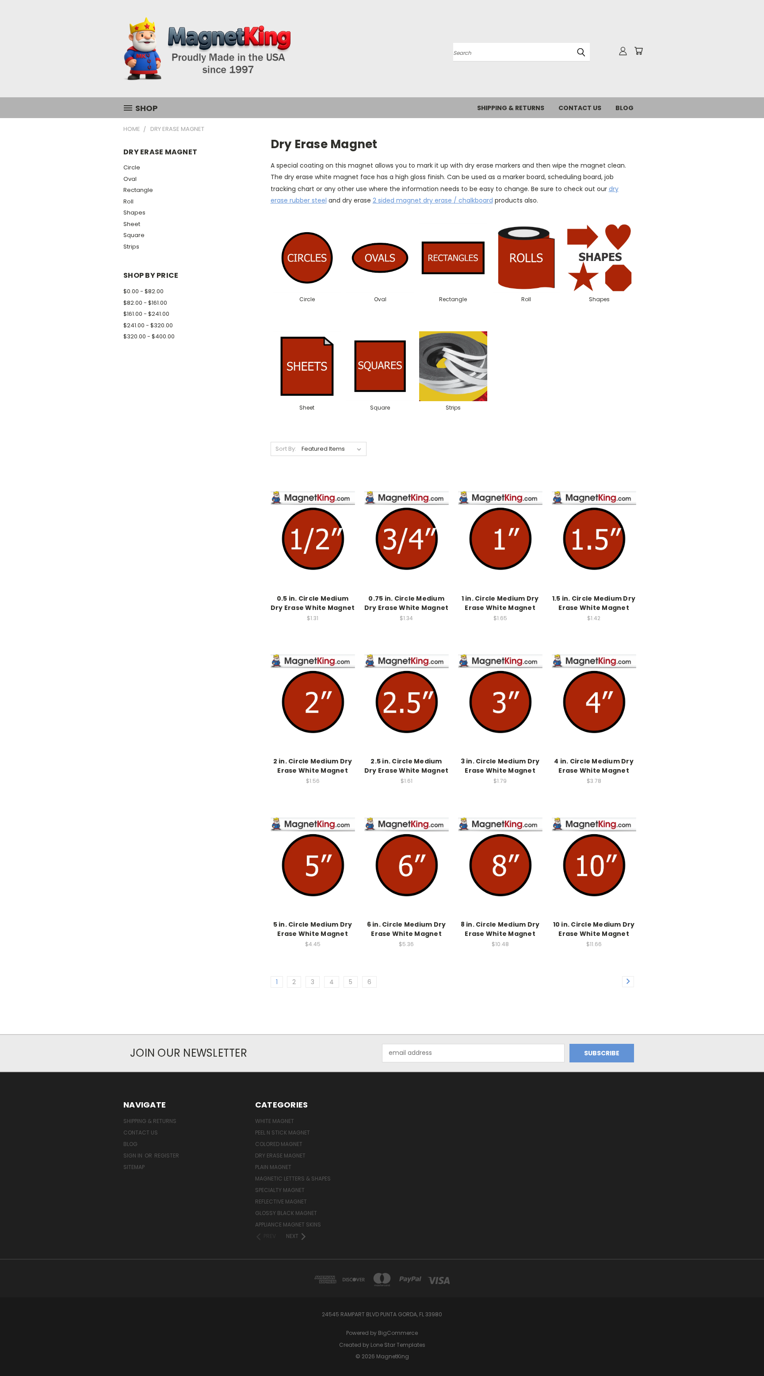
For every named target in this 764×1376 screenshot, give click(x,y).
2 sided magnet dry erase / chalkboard (433, 200)
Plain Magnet (273, 1167)
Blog (624, 107)
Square (134, 235)
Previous (741, 1348)
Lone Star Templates (398, 1345)
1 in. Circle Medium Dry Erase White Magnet (500, 603)
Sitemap (134, 1167)
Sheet (131, 224)
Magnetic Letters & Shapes (293, 1178)
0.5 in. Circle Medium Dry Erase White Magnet (313, 603)
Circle (131, 167)
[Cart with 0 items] (638, 50)
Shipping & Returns (510, 107)
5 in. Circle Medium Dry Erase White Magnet (312, 929)
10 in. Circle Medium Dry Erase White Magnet (594, 929)
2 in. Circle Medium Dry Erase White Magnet (312, 766)
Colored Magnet (278, 1144)
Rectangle (138, 190)
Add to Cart (313, 548)
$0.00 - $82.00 (143, 291)
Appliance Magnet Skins (288, 1224)
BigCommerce (398, 1333)
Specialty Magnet (280, 1190)
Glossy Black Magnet (286, 1213)
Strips (131, 246)
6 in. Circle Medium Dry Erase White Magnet (406, 929)
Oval (130, 179)
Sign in (133, 1155)
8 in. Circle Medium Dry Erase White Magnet (500, 929)
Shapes (134, 212)
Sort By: (285, 449)
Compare (310, 532)
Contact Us (579, 107)
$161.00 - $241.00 (146, 314)
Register (166, 1155)
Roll (128, 201)
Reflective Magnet (281, 1201)
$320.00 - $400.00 (149, 336)
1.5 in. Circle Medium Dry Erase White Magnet (593, 603)
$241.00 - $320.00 (148, 325)
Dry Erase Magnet (280, 1155)
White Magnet (274, 1121)
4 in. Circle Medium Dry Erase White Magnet (594, 766)
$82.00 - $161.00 (145, 303)
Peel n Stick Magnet (282, 1132)
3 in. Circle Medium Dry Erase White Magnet (500, 766)
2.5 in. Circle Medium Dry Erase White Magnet (406, 766)
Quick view (312, 515)
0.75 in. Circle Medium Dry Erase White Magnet (406, 603)
